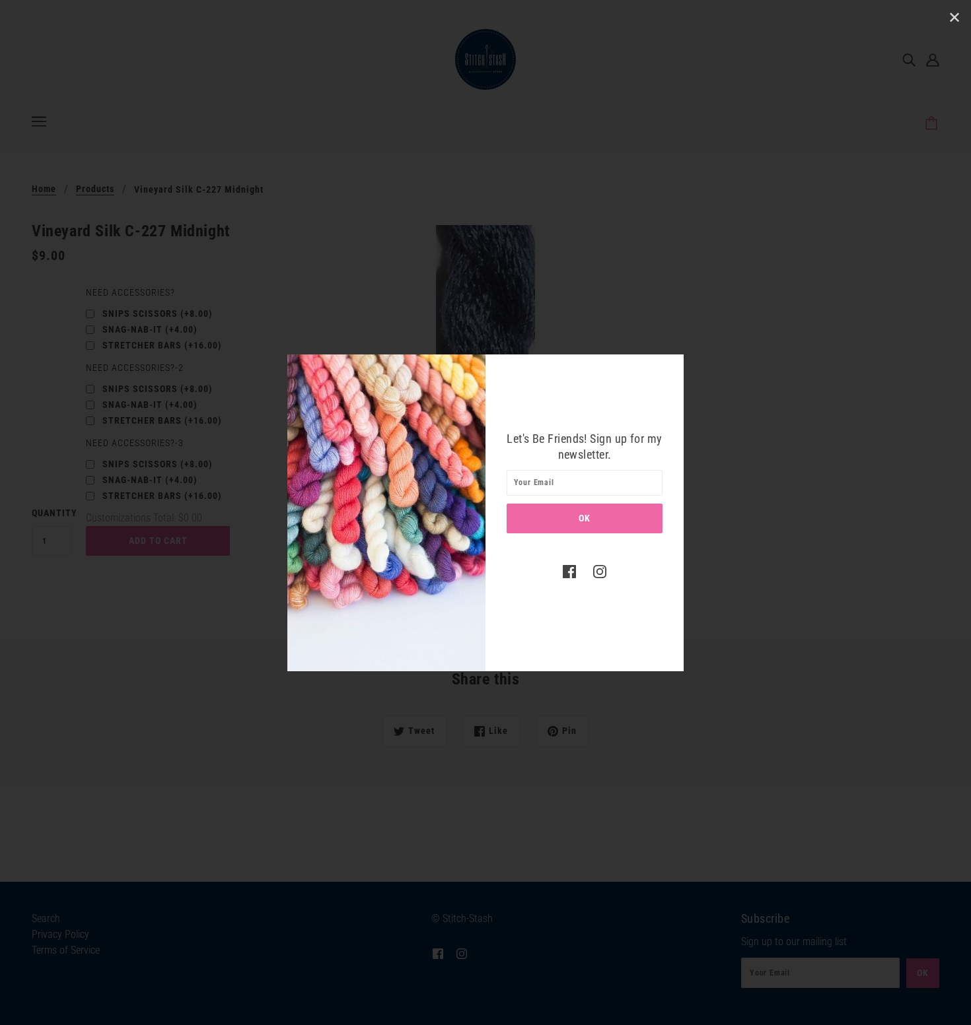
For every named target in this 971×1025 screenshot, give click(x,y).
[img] (569, 571)
